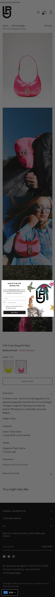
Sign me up (14, 312)
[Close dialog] (52, 282)
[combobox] (5, 302)
